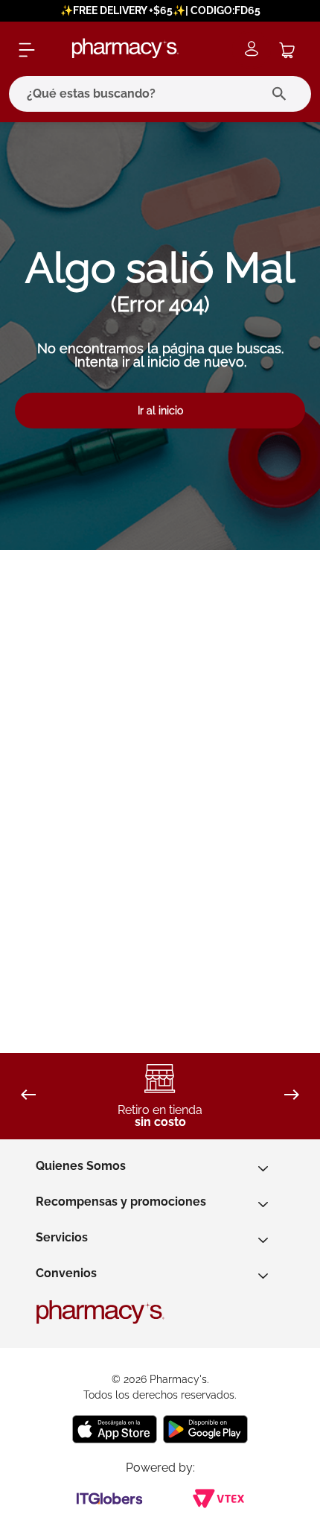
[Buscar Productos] (282, 94)
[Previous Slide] (28, 1096)
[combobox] (160, 94)
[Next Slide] (291, 1096)
